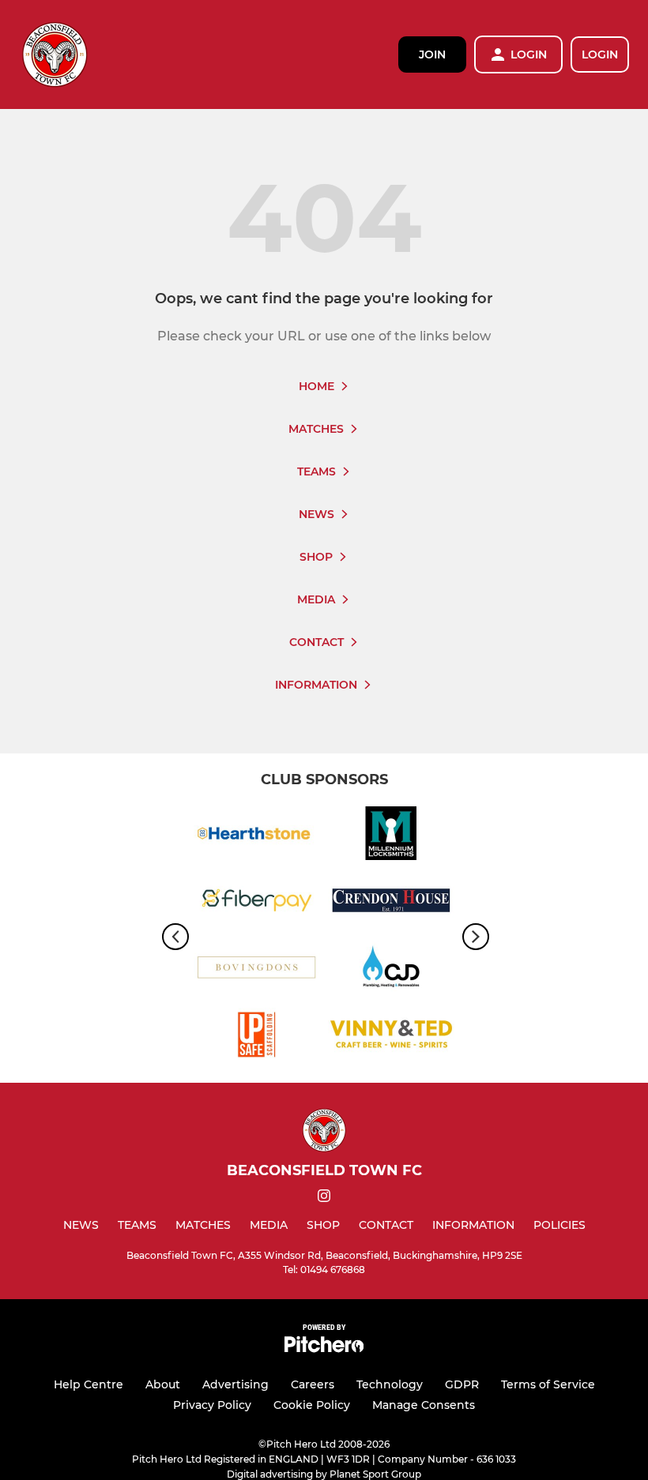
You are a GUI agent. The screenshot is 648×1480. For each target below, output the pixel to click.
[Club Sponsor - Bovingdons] (257, 970)
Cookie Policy (311, 1405)
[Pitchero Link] (324, 1348)
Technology (389, 1384)
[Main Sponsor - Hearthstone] (257, 836)
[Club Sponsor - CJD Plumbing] (391, 970)
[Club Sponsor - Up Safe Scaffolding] (257, 1037)
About (162, 1384)
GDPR (462, 1384)
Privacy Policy (212, 1405)
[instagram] (324, 1198)
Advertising (235, 1384)
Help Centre (88, 1384)
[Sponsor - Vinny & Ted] (391, 1037)
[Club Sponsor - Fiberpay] (257, 903)
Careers (312, 1384)
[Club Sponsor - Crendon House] (391, 903)
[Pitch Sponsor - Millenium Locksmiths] (391, 836)
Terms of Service (548, 1384)
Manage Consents (423, 1405)
